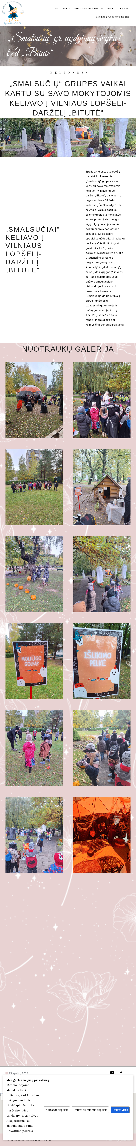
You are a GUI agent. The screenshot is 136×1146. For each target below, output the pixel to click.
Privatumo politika (20, 1131)
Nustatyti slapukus (57, 1109)
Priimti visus (120, 1109)
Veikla (109, 8)
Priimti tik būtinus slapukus (90, 1109)
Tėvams (124, 8)
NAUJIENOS (62, 8)
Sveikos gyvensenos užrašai (112, 16)
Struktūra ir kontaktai (86, 8)
